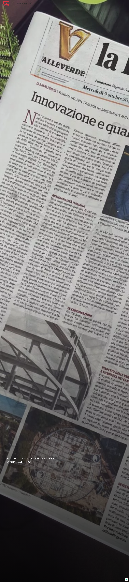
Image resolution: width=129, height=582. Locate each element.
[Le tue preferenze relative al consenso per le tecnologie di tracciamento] (126, 579)
